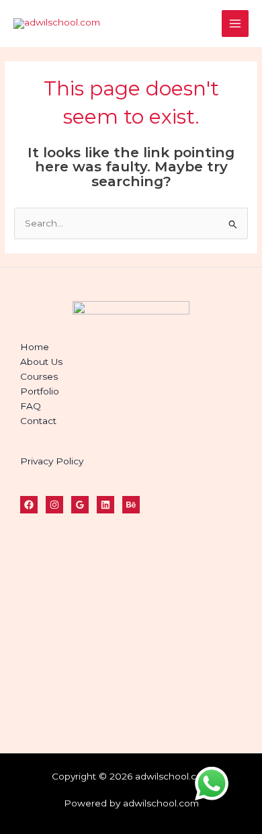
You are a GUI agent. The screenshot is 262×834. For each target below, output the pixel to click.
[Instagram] (54, 504)
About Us (41, 361)
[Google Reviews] (80, 504)
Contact (38, 420)
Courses (39, 376)
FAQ (30, 406)
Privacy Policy (51, 461)
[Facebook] (29, 504)
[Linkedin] (105, 504)
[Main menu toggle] (235, 24)
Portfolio (39, 391)
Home (34, 346)
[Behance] (131, 504)
